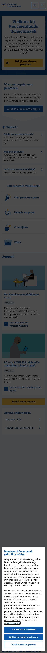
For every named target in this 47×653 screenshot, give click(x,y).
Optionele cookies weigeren (23, 637)
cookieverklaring (12, 623)
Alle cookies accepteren (23, 629)
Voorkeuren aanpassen (23, 644)
